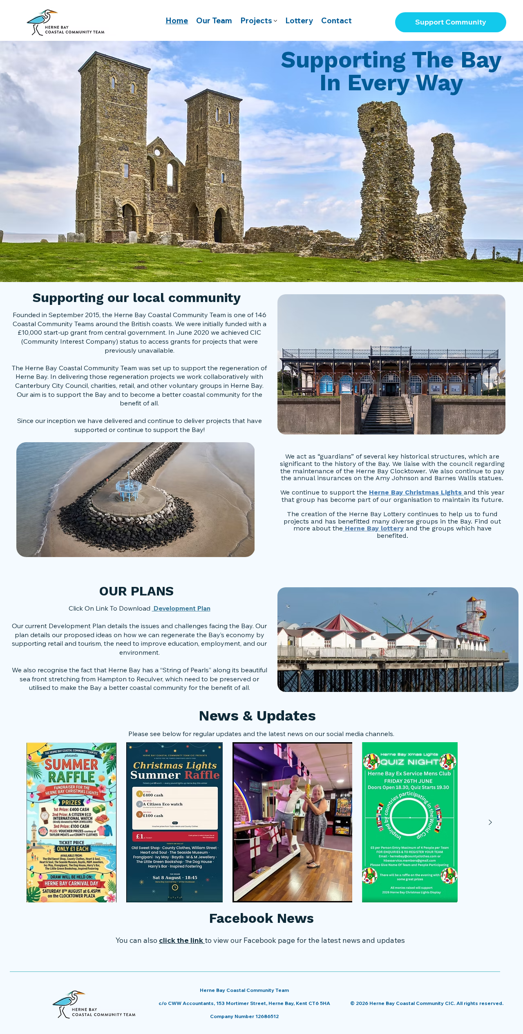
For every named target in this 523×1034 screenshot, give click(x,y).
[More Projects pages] (275, 20)
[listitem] (71, 822)
